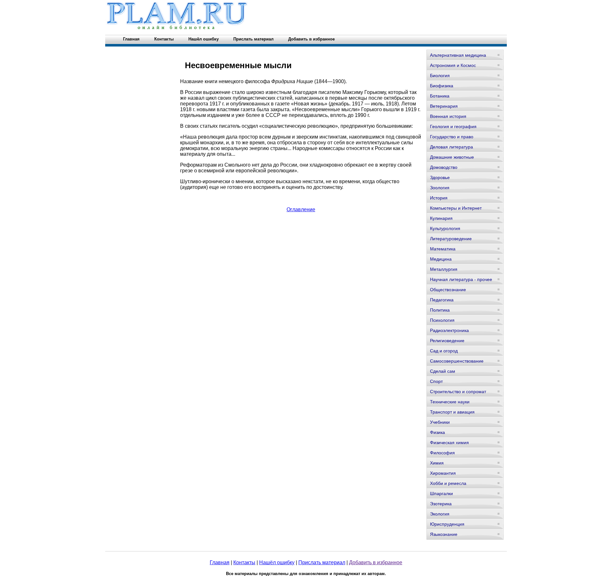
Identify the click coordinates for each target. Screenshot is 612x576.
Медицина (441, 259)
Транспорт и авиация (452, 411)
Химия (437, 462)
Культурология (445, 228)
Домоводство (443, 167)
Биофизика (441, 85)
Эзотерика (441, 503)
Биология (440, 75)
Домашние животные (452, 157)
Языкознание (443, 534)
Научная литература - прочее (461, 279)
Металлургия (443, 269)
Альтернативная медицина (458, 55)
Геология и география (453, 126)
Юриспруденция (447, 524)
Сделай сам (442, 371)
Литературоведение (451, 238)
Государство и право (451, 136)
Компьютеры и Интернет (456, 208)
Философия (442, 452)
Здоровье (440, 177)
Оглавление (301, 209)
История (439, 197)
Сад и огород (444, 350)
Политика (440, 310)
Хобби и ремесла (448, 483)
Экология (439, 513)
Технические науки (450, 401)
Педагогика (442, 299)
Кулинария (441, 218)
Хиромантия (443, 473)
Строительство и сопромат (458, 391)
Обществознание (448, 289)
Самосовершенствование (457, 361)
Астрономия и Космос (453, 65)
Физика (437, 432)
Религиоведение (447, 340)
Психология (442, 320)
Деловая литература (451, 146)
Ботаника (439, 95)
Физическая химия (449, 442)
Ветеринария (444, 106)
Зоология (439, 187)
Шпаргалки (441, 493)
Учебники (440, 422)
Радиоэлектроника (449, 330)
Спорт (436, 381)
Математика (442, 248)
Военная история (448, 116)
